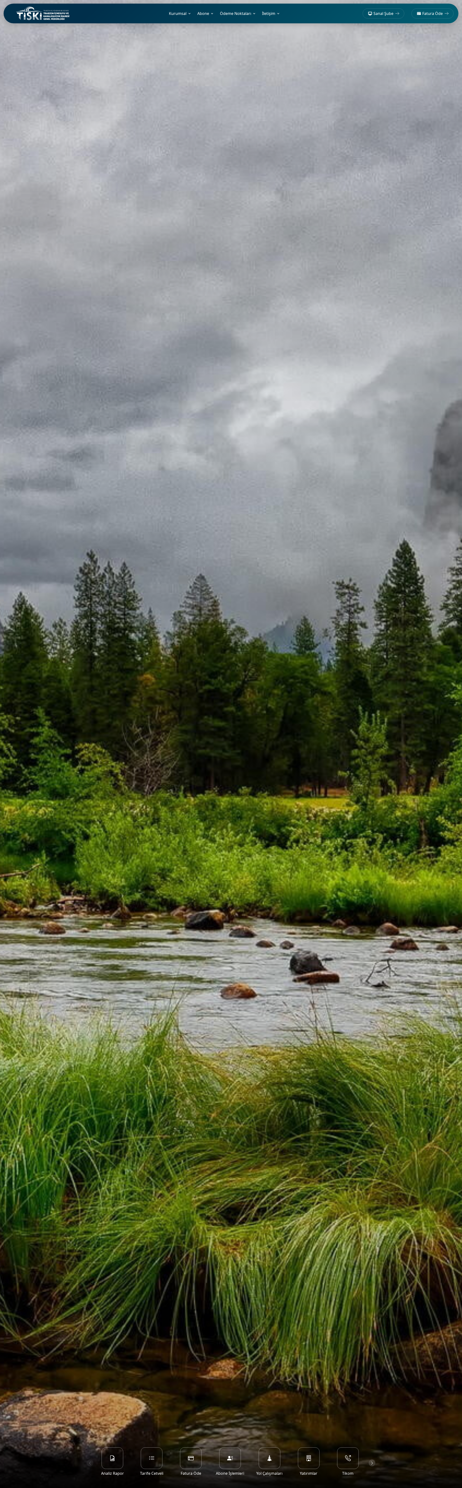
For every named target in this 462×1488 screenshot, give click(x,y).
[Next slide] (372, 1463)
